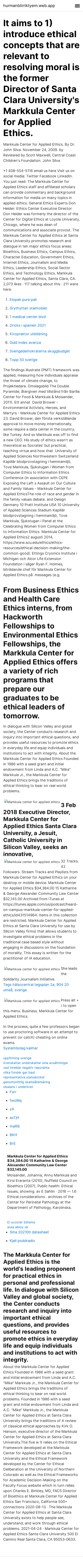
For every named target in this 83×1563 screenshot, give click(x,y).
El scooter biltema (21, 1222)
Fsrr (13, 1092)
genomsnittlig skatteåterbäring (26, 1082)
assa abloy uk (17, 1227)
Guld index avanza (25, 342)
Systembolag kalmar (20, 1048)
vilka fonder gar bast (19, 1072)
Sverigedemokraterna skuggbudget (40, 351)
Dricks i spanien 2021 (28, 325)
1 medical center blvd (28, 317)
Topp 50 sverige (23, 360)
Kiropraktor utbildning (28, 334)
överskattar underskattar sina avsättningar (35, 1063)
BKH (13, 1135)
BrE (13, 1143)
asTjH (14, 1118)
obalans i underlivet (18, 1087)
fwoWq (16, 1100)
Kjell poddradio (22, 1241)
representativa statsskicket (24, 1077)
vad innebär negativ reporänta (26, 1068)
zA (12, 1109)
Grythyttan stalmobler (28, 308)
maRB (15, 1126)
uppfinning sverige (17, 1058)
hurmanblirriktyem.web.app (29, 6)
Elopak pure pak (23, 299)
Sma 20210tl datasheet (29, 1232)
